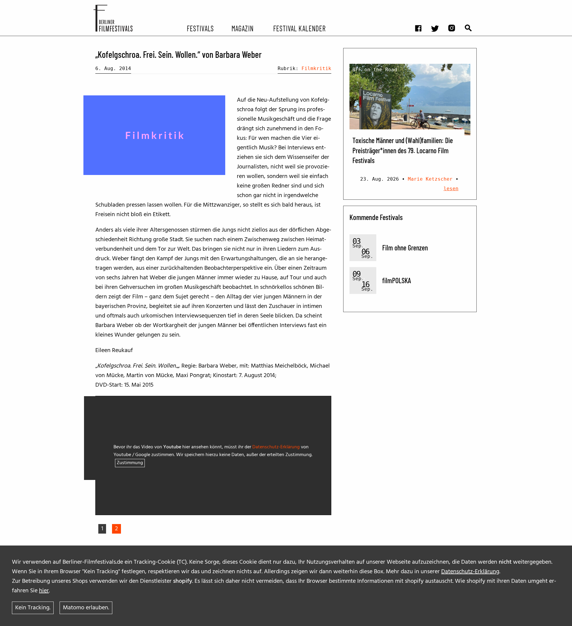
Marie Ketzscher (430, 179)
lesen (451, 188)
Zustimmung (130, 463)
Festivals (200, 28)
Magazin (242, 28)
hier (44, 591)
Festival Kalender (299, 28)
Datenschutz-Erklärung (470, 572)
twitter (438, 4)
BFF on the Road (374, 69)
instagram (455, 4)
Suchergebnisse (471, 4)
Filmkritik (316, 68)
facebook (421, 4)
